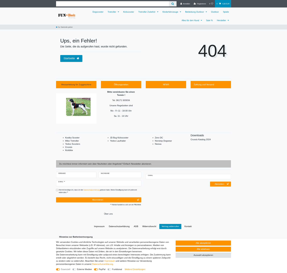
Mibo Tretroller (72, 141)
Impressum (109, 261)
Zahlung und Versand (204, 84)
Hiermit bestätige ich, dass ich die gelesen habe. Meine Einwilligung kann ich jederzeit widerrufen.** (98, 191)
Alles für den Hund (191, 20)
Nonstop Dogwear (163, 141)
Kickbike (69, 150)
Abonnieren (97, 200)
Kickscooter (128, 12)
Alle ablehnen (203, 249)
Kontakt (188, 226)
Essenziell (65, 269)
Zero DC (159, 137)
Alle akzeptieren (203, 243)
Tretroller (112, 12)
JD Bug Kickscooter (119, 137)
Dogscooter (98, 12)
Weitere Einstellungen (135, 269)
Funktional (117, 269)
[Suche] (173, 3)
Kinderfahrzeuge (170, 12)
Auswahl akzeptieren (203, 255)
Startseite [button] (70, 58)
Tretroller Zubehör (147, 12)
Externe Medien (84, 269)
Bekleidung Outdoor (195, 12)
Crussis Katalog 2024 (201, 139)
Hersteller (222, 20)
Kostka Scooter (72, 137)
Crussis (68, 147)
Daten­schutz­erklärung (102, 264)
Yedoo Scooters (72, 144)
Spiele (226, 12)
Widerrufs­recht (149, 226)
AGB (136, 226)
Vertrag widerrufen (170, 226)
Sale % (209, 20)
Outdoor (215, 12)
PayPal (102, 269)
